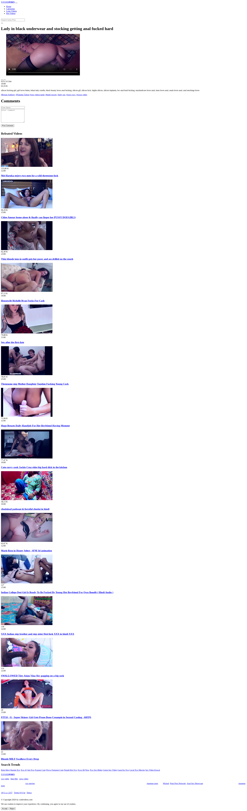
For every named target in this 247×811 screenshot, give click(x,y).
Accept (4, 809)
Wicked (166, 783)
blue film (14, 779)
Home (8, 6)
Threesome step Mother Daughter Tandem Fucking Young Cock (35, 384)
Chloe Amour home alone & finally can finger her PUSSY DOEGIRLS (38, 217)
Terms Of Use (19, 793)
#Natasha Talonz (22, 95)
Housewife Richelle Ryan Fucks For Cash (23, 300)
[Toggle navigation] (16, 2)
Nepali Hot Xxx (70, 770)
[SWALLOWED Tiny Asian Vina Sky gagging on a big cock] (26, 666)
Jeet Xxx (30, 770)
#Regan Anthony (8, 95)
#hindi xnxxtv (51, 95)
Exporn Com (40, 770)
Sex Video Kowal (152, 770)
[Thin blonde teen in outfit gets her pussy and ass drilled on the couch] (26, 249)
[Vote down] (5, 79)
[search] (2, 23)
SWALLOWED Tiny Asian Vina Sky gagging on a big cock (32, 675)
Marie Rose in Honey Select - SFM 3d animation (26, 550)
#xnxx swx (70, 95)
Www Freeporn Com (54, 770)
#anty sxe (61, 95)
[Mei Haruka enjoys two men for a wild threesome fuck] (26, 166)
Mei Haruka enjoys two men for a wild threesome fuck (29, 175)
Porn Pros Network (178, 783)
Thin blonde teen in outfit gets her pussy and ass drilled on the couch (37, 259)
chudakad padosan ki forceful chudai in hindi (25, 509)
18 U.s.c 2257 (6, 793)
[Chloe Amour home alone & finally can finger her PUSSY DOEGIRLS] (26, 208)
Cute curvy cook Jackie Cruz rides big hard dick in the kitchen (34, 467)
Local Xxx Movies (137, 770)
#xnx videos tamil (37, 95)
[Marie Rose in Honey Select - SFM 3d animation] (26, 541)
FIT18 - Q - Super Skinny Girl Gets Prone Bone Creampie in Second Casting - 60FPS (46, 717)
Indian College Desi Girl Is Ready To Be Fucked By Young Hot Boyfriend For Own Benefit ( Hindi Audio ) (57, 592)
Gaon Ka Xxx (123, 770)
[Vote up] (2, 79)
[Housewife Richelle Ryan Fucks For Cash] (26, 291)
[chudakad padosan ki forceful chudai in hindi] (26, 499)
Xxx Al (24, 770)
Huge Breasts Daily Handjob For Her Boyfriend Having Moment (35, 425)
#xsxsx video (81, 95)
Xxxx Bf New (83, 770)
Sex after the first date (12, 342)
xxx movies (30, 783)
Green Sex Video (110, 770)
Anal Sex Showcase (195, 783)
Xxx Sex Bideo (96, 770)
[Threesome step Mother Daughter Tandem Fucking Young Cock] (26, 374)
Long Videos (11, 11)
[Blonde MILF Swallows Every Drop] (26, 749)
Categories (10, 9)
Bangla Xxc (15, 770)
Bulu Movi (5, 770)
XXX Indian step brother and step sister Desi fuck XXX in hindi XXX (37, 634)
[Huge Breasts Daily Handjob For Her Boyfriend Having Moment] (26, 416)
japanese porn (152, 783)
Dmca (29, 793)
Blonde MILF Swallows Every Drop (20, 759)
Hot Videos (10, 13)
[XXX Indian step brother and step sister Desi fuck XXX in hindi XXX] (26, 624)
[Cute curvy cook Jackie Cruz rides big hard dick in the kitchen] (26, 458)
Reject (12, 809)
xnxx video (23, 779)
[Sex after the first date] (26, 333)
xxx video (5, 779)
